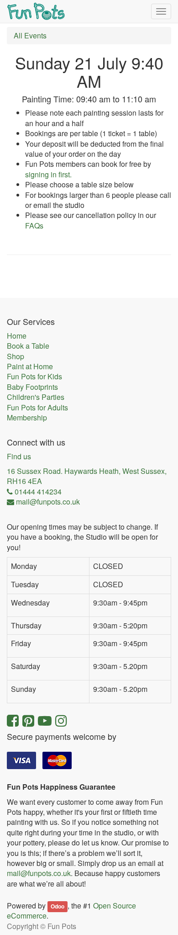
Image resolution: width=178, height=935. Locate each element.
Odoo (57, 906)
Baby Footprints (32, 387)
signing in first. (48, 174)
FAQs (34, 225)
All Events (30, 35)
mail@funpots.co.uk (39, 873)
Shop (15, 356)
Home (16, 336)
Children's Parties (35, 397)
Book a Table (28, 346)
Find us (19, 457)
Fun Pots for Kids (34, 377)
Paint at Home (30, 366)
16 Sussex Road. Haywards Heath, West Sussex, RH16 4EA (87, 476)
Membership (27, 418)
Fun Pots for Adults (37, 408)
